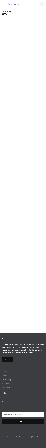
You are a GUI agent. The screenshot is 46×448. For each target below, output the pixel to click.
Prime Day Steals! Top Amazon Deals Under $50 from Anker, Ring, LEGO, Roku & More (30, 306)
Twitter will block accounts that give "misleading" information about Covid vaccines (22, 77)
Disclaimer (5, 383)
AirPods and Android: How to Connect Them (20, 187)
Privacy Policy (7, 387)
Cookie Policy (6, 380)
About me (8, 253)
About (7, 359)
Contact (4, 376)
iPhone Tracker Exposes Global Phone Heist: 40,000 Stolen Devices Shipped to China (29, 282)
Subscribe (23, 421)
